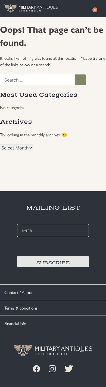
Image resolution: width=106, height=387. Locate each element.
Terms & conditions (21, 308)
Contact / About (18, 292)
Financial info (15, 323)
